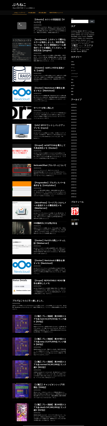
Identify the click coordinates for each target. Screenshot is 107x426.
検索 (72, 19)
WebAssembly (89, 38)
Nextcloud (91, 34)
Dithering (73, 32)
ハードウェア (74, 76)
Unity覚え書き (32, 12)
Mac (88, 34)
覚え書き (73, 51)
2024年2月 (74, 119)
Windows (78, 40)
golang (73, 34)
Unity (72, 61)
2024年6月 (74, 113)
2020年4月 (74, 158)
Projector (84, 36)
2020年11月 (74, 137)
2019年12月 (74, 170)
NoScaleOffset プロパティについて (50, 165)
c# (83, 31)
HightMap (77, 34)
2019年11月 (74, 173)
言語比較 (79, 51)
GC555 (92, 33)
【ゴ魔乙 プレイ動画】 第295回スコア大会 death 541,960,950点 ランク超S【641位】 (50, 407)
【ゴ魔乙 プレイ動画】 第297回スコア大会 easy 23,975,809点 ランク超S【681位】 (50, 342)
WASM (72, 64)
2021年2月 (73, 128)
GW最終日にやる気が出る (45, 223)
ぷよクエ (88, 40)
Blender (80, 31)
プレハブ (83, 49)
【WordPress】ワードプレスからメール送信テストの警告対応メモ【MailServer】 (50, 205)
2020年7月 (74, 149)
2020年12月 (74, 134)
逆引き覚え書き (42, 12)
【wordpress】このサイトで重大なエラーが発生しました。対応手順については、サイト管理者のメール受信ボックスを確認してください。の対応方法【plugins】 (50, 45)
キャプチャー (85, 43)
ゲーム (72, 67)
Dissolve (90, 31)
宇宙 (72, 79)
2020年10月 (74, 140)
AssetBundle (74, 31)
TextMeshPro (74, 38)
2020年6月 (74, 152)
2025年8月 (74, 107)
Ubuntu (84, 38)
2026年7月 (74, 104)
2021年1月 (73, 131)
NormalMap (74, 36)
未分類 (72, 85)
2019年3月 (73, 196)
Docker (78, 33)
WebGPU (73, 40)
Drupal (82, 32)
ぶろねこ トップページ (19, 12)
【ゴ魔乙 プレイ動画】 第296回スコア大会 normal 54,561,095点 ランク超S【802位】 (50, 364)
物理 (72, 88)
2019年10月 (74, 176)
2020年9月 (74, 143)
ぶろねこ (19, 4)
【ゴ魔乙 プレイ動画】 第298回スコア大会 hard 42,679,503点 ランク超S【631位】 (50, 319)
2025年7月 (74, 110)
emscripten (87, 32)
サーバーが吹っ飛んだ (44, 108)
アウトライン (74, 42)
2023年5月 (74, 122)
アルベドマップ (81, 42)
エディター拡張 (89, 42)
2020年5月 (74, 155)
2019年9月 (73, 179)
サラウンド (81, 45)
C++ (86, 31)
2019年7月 (73, 185)
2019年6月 (73, 187)
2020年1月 (73, 167)
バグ (80, 49)
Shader (90, 36)
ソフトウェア (74, 73)
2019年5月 (73, 190)
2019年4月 (73, 193)
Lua (85, 34)
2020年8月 (74, 146)
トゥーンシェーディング (86, 47)
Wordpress (83, 40)
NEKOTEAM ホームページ (56, 12)
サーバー (73, 70)
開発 (72, 91)
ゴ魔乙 (74, 45)
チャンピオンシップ (76, 47)
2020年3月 (74, 161)
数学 (72, 82)
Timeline (79, 38)
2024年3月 (74, 116)
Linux (82, 34)
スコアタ (88, 45)
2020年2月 (74, 164)
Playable (80, 36)
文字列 (87, 49)
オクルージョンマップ (76, 43)
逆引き (84, 51)
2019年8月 (73, 182)
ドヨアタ (75, 49)
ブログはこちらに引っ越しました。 (28, 300)
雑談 (72, 94)
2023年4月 (74, 125)
